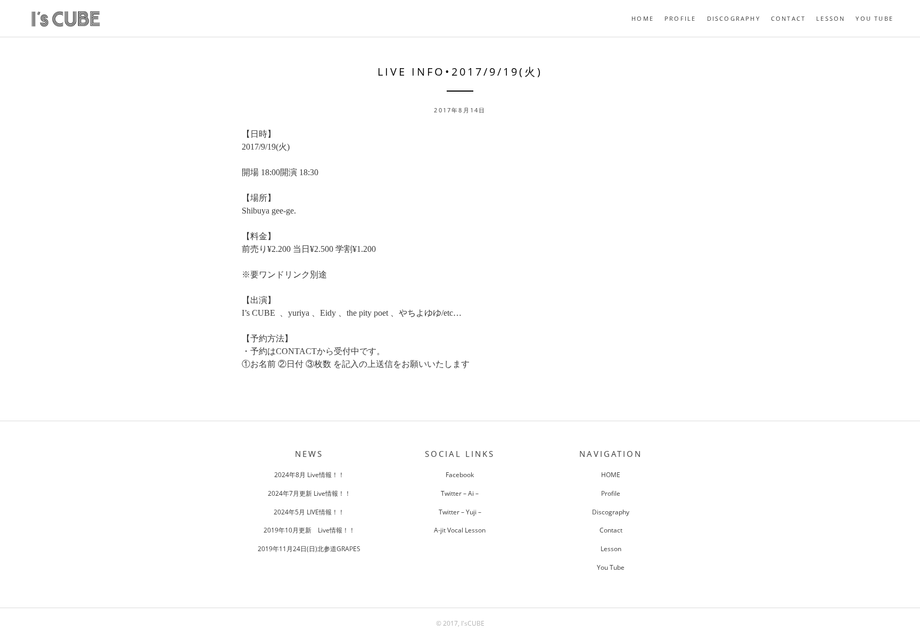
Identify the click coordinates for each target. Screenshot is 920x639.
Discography (733, 18)
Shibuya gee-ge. (269, 210)
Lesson (830, 18)
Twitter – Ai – (460, 493)
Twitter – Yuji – (460, 512)
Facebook (460, 474)
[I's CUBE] (65, 27)
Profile (680, 18)
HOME (642, 18)
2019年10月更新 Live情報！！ (309, 530)
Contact (788, 18)
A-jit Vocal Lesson (460, 530)
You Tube (874, 18)
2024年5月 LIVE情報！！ (309, 512)
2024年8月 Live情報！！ (309, 474)
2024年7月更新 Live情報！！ (309, 493)
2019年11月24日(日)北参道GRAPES (309, 548)
